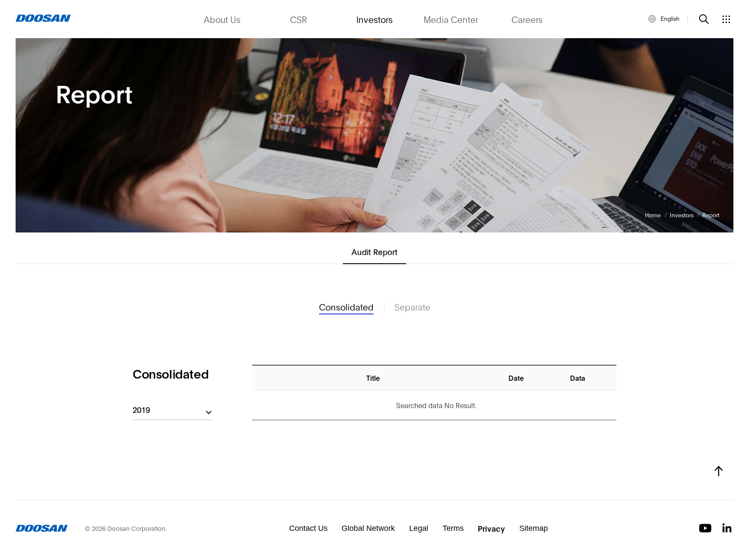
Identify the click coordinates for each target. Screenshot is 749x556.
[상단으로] (718, 471)
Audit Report (374, 251)
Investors (374, 19)
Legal (418, 528)
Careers (527, 19)
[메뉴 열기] (726, 19)
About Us (222, 19)
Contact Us (308, 528)
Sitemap (533, 528)
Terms (453, 528)
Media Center (450, 19)
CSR (298, 19)
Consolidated (346, 307)
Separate (412, 307)
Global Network (368, 528)
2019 (141, 409)
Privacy (491, 528)
